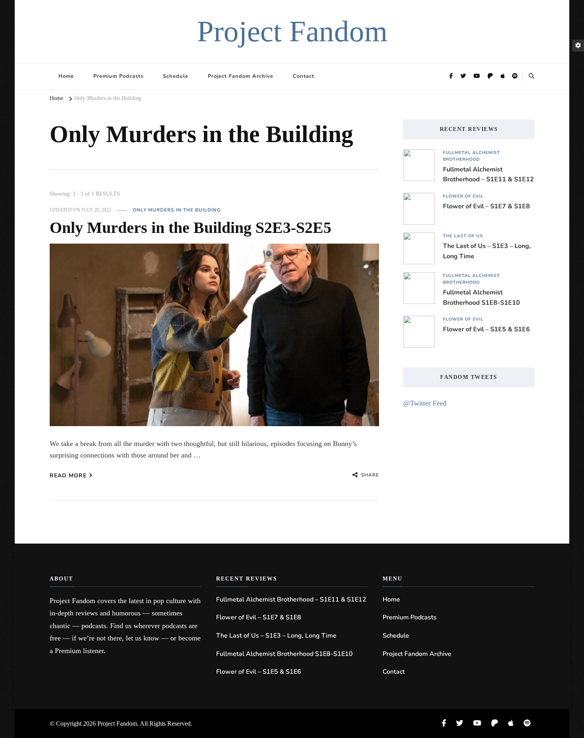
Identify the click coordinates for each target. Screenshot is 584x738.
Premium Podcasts (118, 76)
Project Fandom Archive (240, 76)
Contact (303, 76)
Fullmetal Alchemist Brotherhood (471, 156)
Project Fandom (292, 31)
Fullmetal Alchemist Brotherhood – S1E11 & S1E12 (488, 174)
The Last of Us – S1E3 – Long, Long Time (487, 251)
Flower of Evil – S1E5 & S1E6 (486, 329)
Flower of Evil (463, 196)
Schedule (175, 76)
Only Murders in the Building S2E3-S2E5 (190, 227)
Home (66, 76)
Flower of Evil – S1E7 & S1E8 (486, 206)
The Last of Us (463, 236)
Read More (68, 475)
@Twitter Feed (425, 403)
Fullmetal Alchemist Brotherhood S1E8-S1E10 (481, 297)
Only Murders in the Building (177, 210)
